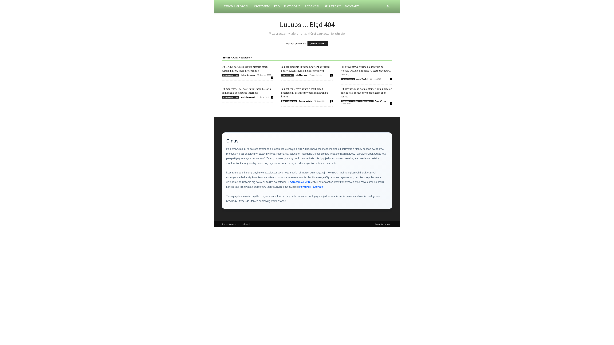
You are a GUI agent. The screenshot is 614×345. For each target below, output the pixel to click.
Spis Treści (332, 6)
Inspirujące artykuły (383, 224)
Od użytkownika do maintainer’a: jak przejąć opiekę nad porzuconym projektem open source (366, 92)
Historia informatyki (230, 75)
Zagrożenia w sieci (289, 101)
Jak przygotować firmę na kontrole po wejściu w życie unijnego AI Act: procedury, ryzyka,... (366, 70)
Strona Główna (236, 6)
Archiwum (261, 6)
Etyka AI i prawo (348, 79)
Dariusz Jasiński (305, 101)
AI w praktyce (287, 75)
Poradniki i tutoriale (311, 186)
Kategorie (292, 6)
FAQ (277, 6)
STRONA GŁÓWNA (318, 44)
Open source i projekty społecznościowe (357, 101)
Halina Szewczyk (248, 75)
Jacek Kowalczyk (248, 97)
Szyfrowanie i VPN (299, 182)
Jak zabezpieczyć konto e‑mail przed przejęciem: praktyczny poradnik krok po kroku (304, 92)
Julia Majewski (301, 75)
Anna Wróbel (362, 79)
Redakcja (312, 6)
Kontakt (352, 6)
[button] (388, 6)
